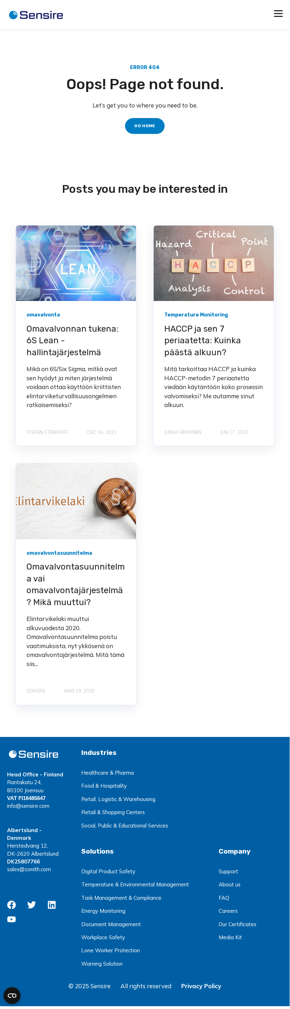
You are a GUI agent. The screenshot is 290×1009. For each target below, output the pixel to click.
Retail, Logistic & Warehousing (118, 799)
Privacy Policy (201, 986)
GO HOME (144, 125)
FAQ (224, 898)
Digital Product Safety (108, 871)
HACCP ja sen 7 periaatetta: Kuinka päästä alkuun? (202, 340)
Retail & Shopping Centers (113, 812)
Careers (228, 911)
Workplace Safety (103, 937)
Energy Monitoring (103, 911)
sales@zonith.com (29, 869)
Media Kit (230, 937)
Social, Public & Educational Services (124, 826)
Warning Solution (102, 964)
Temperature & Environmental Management (135, 884)
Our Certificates (237, 924)
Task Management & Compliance (121, 898)
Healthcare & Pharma (107, 773)
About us (230, 884)
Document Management (111, 924)
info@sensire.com (28, 805)
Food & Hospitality (104, 786)
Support (228, 871)
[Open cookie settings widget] (12, 995)
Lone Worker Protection (110, 950)
